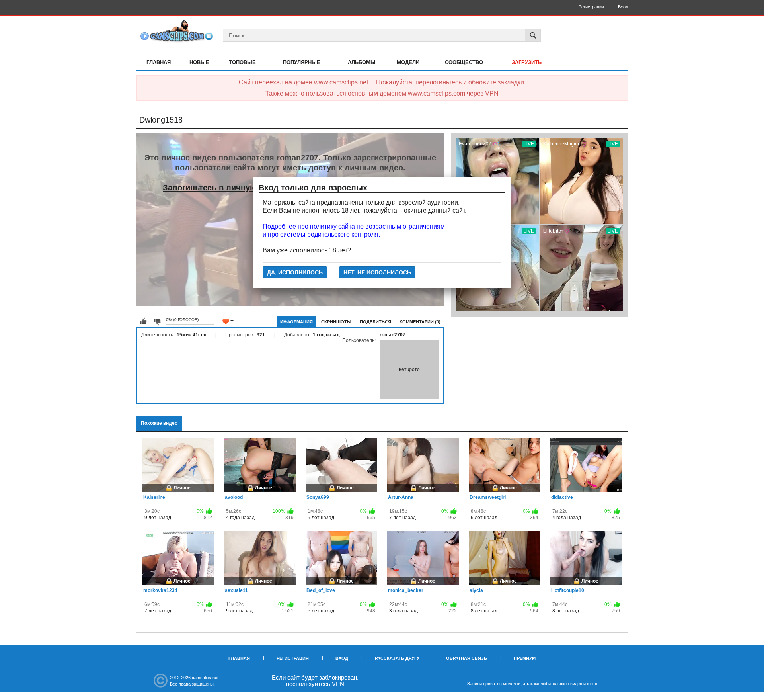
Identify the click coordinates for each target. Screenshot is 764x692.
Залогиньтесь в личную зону (220, 187)
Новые (199, 62)
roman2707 (392, 335)
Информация (296, 321)
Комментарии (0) (420, 321)
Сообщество (464, 62)
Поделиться (375, 321)
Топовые (242, 62)
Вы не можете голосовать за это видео (143, 321)
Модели (408, 62)
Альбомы (362, 62)
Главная (158, 62)
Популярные (301, 62)
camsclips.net (205, 677)
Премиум (525, 658)
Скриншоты (336, 321)
